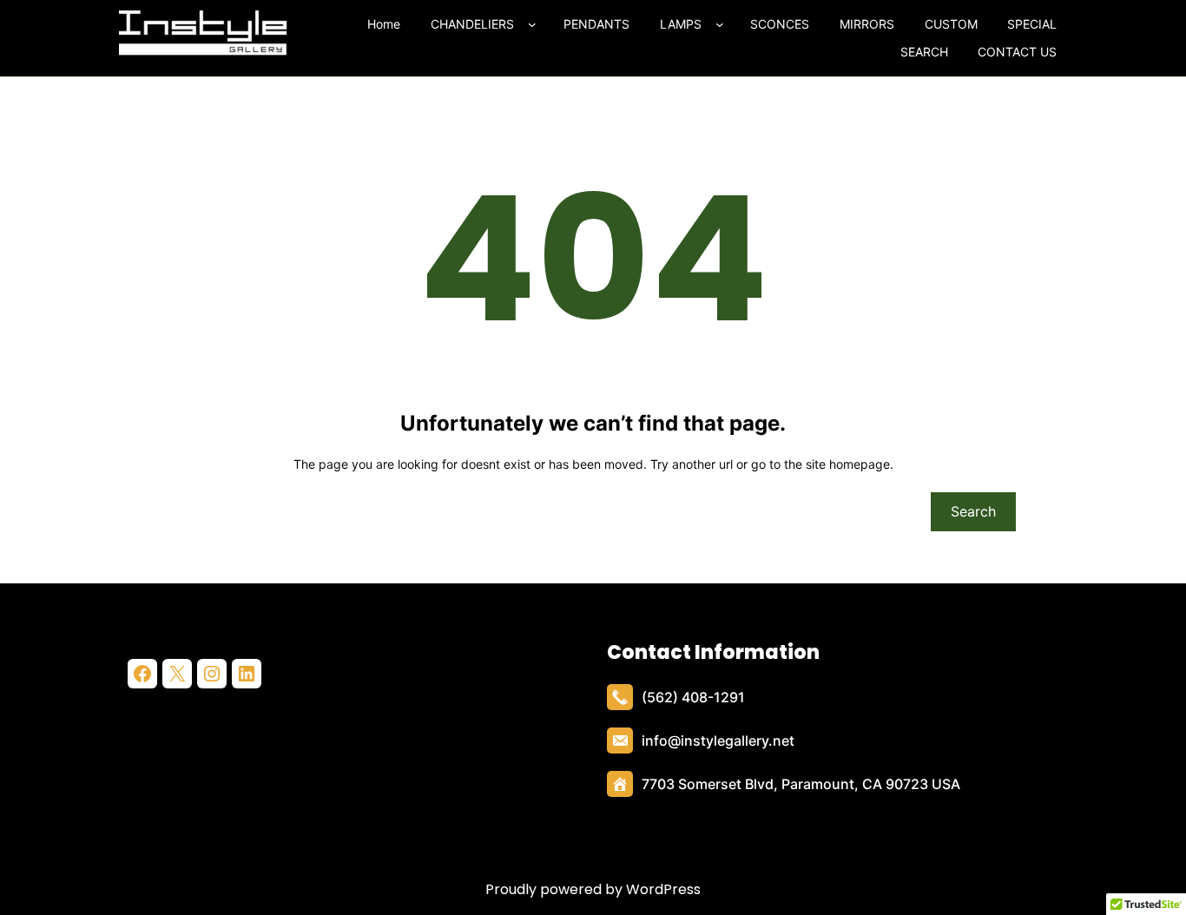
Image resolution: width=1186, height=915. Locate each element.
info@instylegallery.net (718, 740)
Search (973, 511)
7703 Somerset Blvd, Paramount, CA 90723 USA (801, 784)
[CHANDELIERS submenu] (536, 24)
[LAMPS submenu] (723, 24)
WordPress (663, 889)
